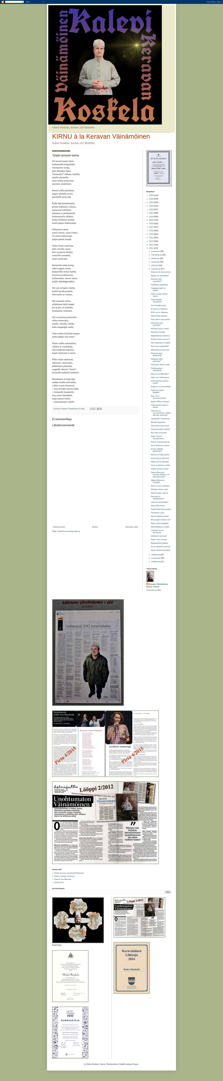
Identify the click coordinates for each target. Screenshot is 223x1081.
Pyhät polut (59, 882)
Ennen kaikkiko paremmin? (157, 450)
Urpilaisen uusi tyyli (158, 536)
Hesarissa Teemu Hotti (160, 365)
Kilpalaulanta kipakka (159, 543)
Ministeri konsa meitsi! (160, 329)
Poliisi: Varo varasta (159, 539)
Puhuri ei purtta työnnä (160, 442)
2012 (151, 245)
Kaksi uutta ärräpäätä (159, 523)
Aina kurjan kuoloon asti (160, 520)
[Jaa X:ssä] (96, 408)
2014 (151, 238)
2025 (151, 199)
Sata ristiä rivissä (158, 506)
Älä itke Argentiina (158, 422)
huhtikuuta (155, 561)
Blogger (135, 1064)
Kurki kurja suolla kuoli (160, 458)
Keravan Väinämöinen (158, 584)
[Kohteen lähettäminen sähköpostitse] (91, 408)
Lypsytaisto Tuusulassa (160, 419)
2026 (151, 195)
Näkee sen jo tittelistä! (160, 462)
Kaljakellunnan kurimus (160, 336)
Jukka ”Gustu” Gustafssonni (157, 437)
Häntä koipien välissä (159, 493)
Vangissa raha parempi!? (156, 360)
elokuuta (155, 265)
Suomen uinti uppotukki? (156, 280)
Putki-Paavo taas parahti (161, 509)
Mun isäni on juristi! (159, 433)
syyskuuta (155, 262)
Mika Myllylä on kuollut (160, 527)
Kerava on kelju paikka (160, 455)
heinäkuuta (156, 269)
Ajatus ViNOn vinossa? (160, 401)
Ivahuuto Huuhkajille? (159, 502)
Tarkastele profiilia (153, 590)
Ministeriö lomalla (158, 332)
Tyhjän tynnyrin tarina (159, 469)
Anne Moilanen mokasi (160, 445)
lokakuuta (155, 258)
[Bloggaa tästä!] (93, 408)
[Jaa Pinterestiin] (100, 408)
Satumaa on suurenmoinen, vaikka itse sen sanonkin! (161, 413)
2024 (151, 202)
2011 (151, 248)
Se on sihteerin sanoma (160, 546)
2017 (151, 227)
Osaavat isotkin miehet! (160, 429)
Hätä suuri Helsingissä (160, 377)
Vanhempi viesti (131, 527)
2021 (151, 213)
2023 (151, 206)
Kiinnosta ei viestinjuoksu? (157, 497)
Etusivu (95, 527)
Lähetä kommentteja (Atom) (68, 531)
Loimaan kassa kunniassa (157, 531)
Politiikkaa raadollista (159, 285)
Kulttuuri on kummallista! (161, 387)
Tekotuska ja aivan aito (160, 350)
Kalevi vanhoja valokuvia (64, 876)
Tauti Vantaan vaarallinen (156, 300)
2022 (151, 209)
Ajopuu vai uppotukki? (160, 275)
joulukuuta (155, 251)
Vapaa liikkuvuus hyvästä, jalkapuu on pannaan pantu (160, 474)
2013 (151, 241)
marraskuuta (156, 255)
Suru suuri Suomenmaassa (158, 397)
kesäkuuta (155, 554)
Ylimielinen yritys (157, 513)
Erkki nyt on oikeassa (159, 312)
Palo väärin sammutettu (160, 319)
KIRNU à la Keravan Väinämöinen (101, 136)
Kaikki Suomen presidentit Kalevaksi (69, 873)
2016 (151, 231)
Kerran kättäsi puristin (160, 516)
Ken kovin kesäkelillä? (160, 346)
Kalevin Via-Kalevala (62, 879)
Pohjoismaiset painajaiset (156, 369)
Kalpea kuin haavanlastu (161, 272)
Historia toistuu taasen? (160, 339)
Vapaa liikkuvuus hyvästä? (157, 481)
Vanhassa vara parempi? (157, 324)
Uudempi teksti (59, 527)
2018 (151, 223)
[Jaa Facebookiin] (98, 408)
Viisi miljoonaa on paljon (160, 343)
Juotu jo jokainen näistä (160, 465)
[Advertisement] (95, 504)
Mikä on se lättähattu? (160, 374)
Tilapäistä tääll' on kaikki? (158, 289)
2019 (151, 220)
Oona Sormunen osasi (160, 426)
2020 (151, 216)
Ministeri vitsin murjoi (159, 489)
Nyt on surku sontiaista (160, 486)
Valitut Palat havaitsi (159, 316)
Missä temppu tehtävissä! (156, 354)
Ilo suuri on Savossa (159, 309)
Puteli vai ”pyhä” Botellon (157, 391)
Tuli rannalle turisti (158, 305)
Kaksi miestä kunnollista (160, 550)
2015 (151, 234)
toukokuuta (156, 558)
